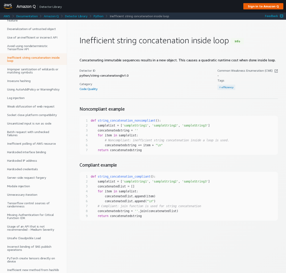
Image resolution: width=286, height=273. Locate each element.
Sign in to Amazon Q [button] (263, 6)
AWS (7, 16)
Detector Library (76, 16)
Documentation (27, 16)
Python (98, 16)
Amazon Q (51, 16)
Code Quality (88, 88)
